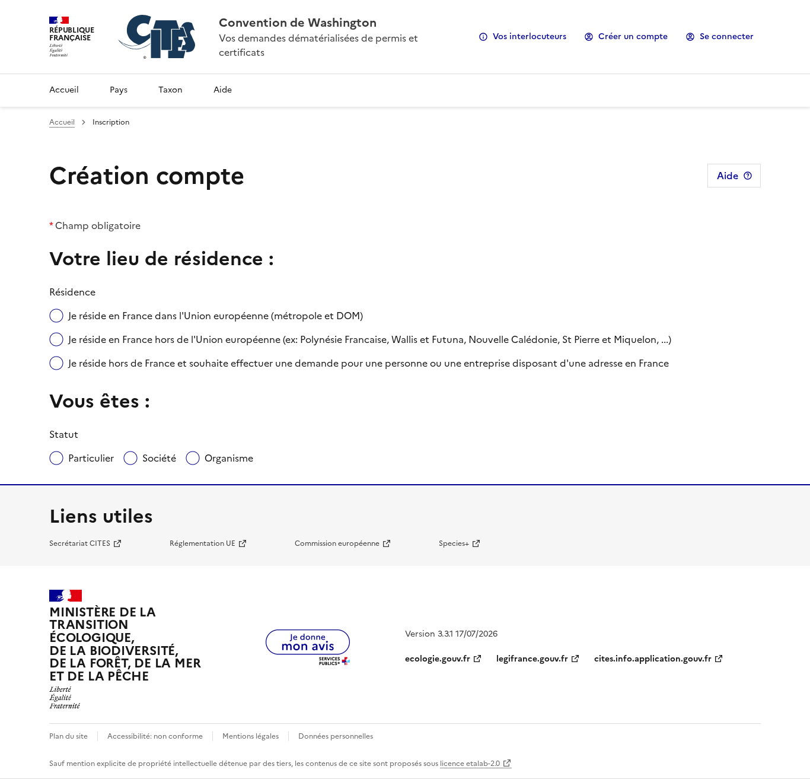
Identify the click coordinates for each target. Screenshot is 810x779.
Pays (118, 90)
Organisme (229, 458)
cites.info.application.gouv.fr (653, 659)
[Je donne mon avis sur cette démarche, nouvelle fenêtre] (307, 661)
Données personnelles (335, 736)
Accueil (64, 90)
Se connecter (727, 36)
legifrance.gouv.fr (532, 659)
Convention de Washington (298, 22)
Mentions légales (250, 736)
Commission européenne (337, 543)
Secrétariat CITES (79, 543)
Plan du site (68, 736)
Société (159, 458)
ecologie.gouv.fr (437, 659)
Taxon (170, 90)
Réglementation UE (202, 543)
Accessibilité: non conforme (155, 736)
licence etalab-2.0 (470, 763)
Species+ (454, 543)
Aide (222, 90)
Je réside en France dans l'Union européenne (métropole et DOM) (215, 316)
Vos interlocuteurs (529, 36)
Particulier (91, 458)
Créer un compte (633, 36)
